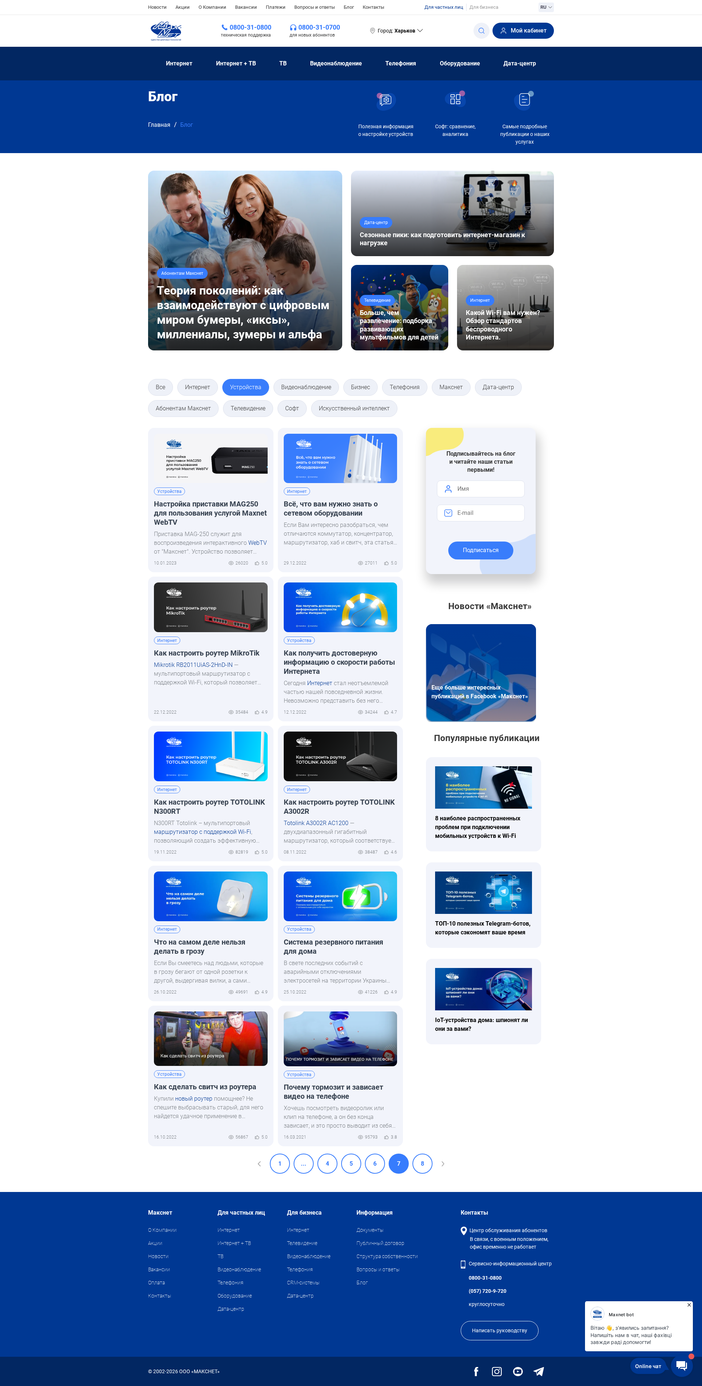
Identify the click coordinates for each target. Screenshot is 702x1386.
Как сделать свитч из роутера (205, 1086)
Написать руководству (499, 1330)
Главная (159, 124)
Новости (157, 7)
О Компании (212, 7)
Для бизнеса (483, 7)
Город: (396, 31)
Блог (349, 7)
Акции (183, 7)
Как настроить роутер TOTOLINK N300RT (209, 807)
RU (543, 7)
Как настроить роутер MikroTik (207, 653)
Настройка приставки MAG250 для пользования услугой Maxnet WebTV (210, 513)
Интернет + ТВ (236, 63)
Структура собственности (387, 1256)
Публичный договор (380, 1243)
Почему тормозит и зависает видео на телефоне (333, 1092)
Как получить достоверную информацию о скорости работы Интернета (339, 662)
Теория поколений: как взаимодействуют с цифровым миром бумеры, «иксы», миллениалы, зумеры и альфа (243, 312)
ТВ (283, 63)
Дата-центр (519, 63)
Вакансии (246, 7)
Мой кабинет (529, 30)
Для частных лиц (443, 7)
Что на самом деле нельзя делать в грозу (199, 947)
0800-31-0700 (319, 27)
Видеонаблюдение (336, 63)
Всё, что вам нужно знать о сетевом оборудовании (331, 508)
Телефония (400, 63)
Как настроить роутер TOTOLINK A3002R (339, 807)
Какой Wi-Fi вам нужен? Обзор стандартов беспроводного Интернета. (503, 325)
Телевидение (302, 1243)
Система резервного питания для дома (333, 947)
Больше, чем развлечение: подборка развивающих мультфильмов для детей (399, 325)
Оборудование (460, 63)
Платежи (276, 7)
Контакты (373, 7)
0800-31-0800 (250, 27)
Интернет (179, 63)
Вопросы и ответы (314, 7)
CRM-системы (303, 1283)
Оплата (156, 1283)
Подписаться (481, 550)
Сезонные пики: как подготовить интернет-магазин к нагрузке (442, 239)
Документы (370, 1230)
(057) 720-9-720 (487, 1291)
